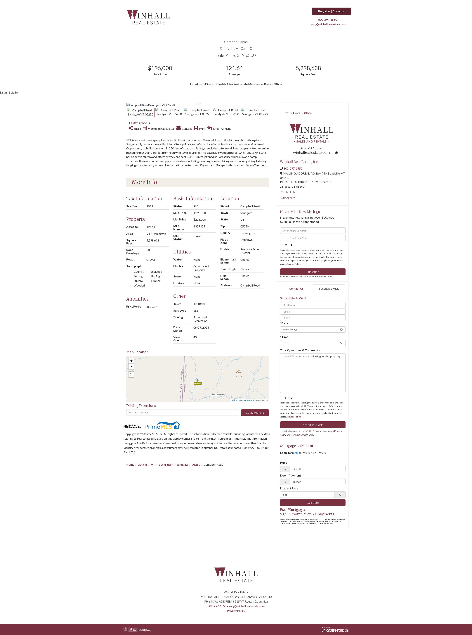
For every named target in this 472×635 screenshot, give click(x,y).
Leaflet (234, 400)
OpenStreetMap (249, 400)
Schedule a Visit (329, 288)
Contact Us (288, 192)
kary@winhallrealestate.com (328, 24)
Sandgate (182, 464)
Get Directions (255, 412)
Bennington (166, 464)
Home (130, 464)
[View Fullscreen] (131, 374)
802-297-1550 (327, 19)
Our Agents (288, 197)
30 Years (304, 453)
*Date (284, 323)
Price (283, 462)
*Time (284, 337)
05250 (196, 464)
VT (153, 464)
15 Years (320, 453)
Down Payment (290, 475)
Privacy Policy (293, 264)
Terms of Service (299, 434)
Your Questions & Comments (300, 350)
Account (339, 11)
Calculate (313, 502)
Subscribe (313, 271)
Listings (143, 464)
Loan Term (287, 452)
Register (324, 11)
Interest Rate (289, 488)
